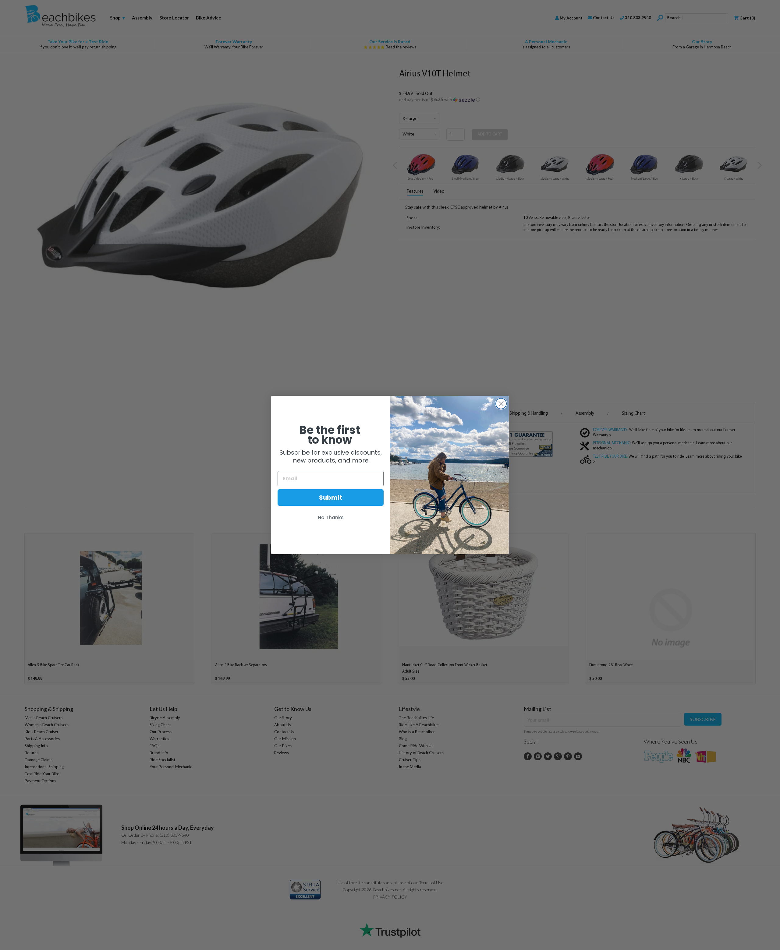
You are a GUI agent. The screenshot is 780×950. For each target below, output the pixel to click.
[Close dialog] (501, 403)
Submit (330, 497)
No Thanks (331, 517)
